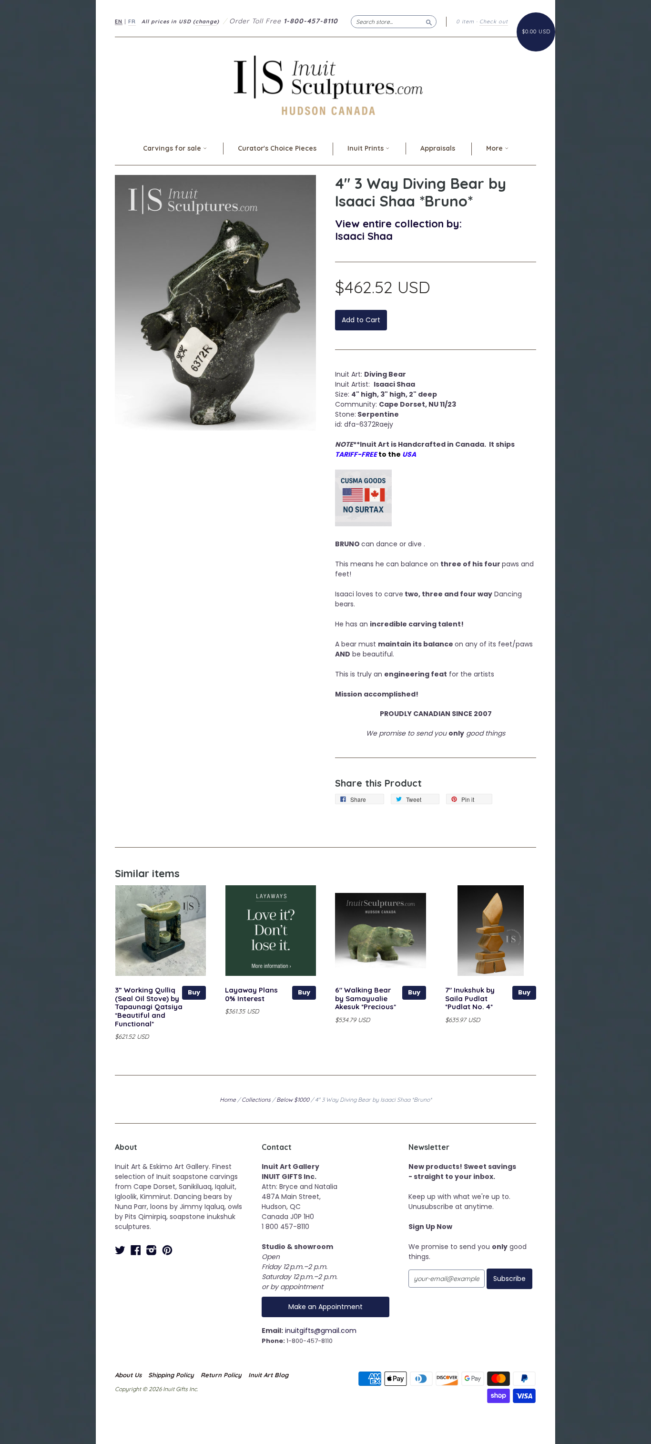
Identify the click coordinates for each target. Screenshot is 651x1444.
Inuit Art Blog (268, 1375)
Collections (256, 1099)
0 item (465, 21)
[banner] (325, 85)
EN (118, 21)
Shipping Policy (171, 1375)
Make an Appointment (325, 1306)
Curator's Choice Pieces (277, 148)
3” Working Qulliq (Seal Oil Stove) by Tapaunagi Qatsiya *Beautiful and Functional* (149, 1006)
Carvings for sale (173, 148)
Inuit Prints (366, 148)
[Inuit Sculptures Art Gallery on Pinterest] (167, 1250)
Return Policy (221, 1375)
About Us (128, 1375)
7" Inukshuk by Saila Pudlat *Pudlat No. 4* (470, 998)
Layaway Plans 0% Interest (251, 994)
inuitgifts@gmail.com (320, 1330)
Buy (194, 992)
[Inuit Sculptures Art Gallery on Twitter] (120, 1250)
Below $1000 (292, 1099)
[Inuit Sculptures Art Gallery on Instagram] (151, 1250)
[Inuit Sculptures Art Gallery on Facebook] (136, 1250)
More (495, 148)
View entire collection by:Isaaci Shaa (398, 229)
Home (228, 1099)
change (206, 21)
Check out (493, 21)
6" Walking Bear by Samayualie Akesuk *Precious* (365, 998)
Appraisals (437, 148)
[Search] (429, 21)
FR (132, 21)
